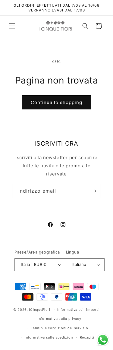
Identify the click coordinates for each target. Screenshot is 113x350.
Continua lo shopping (56, 102)
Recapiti (87, 337)
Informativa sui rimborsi (78, 309)
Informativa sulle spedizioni (49, 337)
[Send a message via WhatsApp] (103, 340)
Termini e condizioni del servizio (59, 328)
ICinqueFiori (39, 309)
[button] (12, 26)
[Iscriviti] (94, 191)
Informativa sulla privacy (59, 319)
